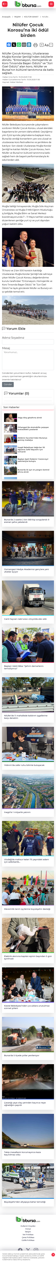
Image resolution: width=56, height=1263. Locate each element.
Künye (28, 1229)
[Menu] (51, 4)
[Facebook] (20, 1250)
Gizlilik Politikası (28, 1240)
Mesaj (6, 348)
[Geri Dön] (4, 4)
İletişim (28, 1232)
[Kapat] (53, 1255)
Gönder (8, 384)
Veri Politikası (28, 1235)
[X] (28, 1250)
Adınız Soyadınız (13, 337)
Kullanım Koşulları (28, 1226)
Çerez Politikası (28, 1237)
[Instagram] (35, 1250)
